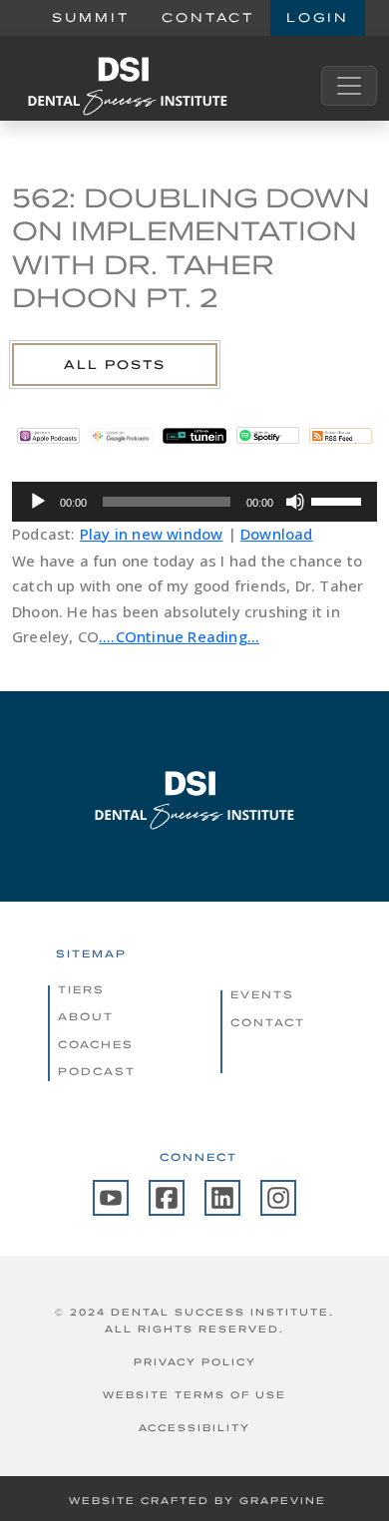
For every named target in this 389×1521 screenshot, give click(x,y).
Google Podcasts (121, 436)
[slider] (339, 500)
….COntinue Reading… (179, 636)
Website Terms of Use (194, 1394)
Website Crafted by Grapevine (197, 1500)
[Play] (38, 502)
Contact (208, 17)
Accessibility (194, 1427)
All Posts (115, 364)
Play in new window (151, 534)
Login (317, 17)
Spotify (267, 436)
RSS (340, 436)
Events (262, 994)
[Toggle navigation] (349, 86)
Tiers (81, 989)
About (86, 1016)
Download (276, 534)
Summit (91, 17)
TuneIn (194, 436)
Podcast (97, 1071)
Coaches (96, 1044)
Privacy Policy (195, 1361)
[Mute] (295, 502)
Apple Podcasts (48, 436)
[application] (194, 502)
